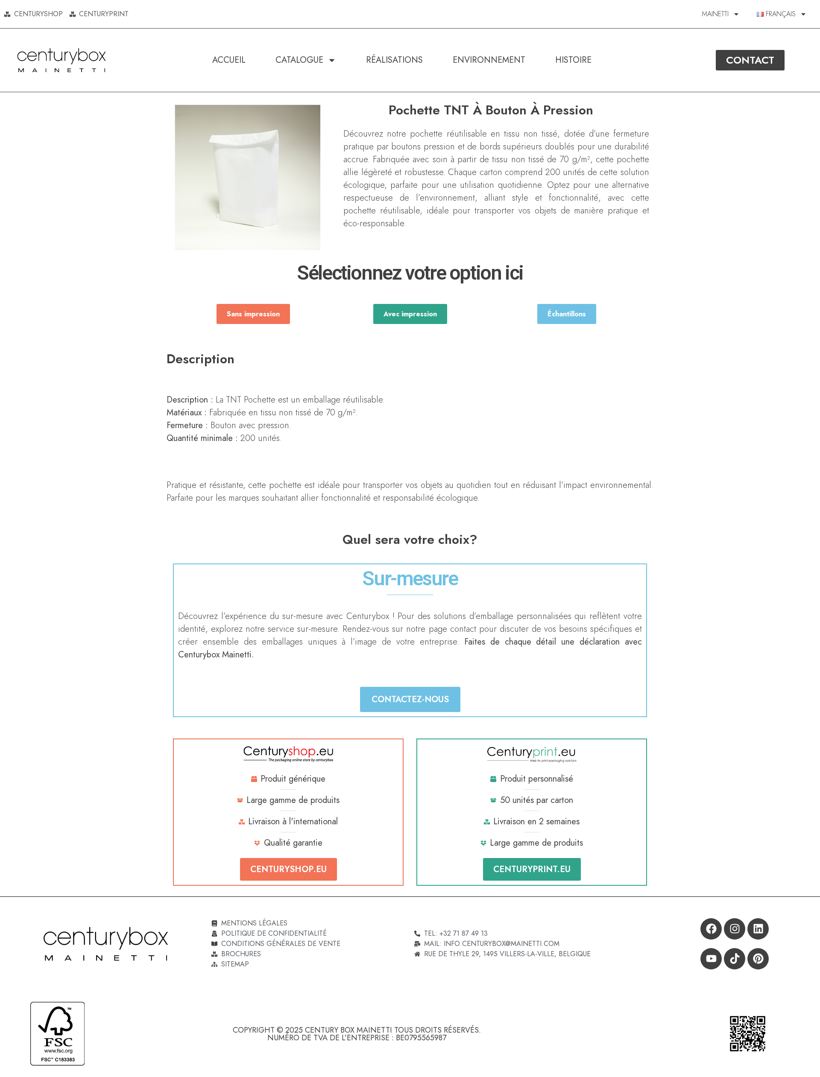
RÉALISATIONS (394, 60)
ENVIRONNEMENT (489, 60)
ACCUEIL (229, 60)
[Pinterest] (758, 958)
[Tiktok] (734, 958)
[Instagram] (734, 929)
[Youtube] (711, 958)
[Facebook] (711, 929)
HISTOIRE (573, 60)
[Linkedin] (758, 929)
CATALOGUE (299, 60)
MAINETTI (715, 14)
